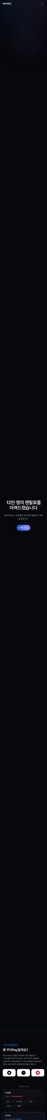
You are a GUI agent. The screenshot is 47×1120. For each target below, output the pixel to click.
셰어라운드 (7, 3)
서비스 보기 (23, 528)
